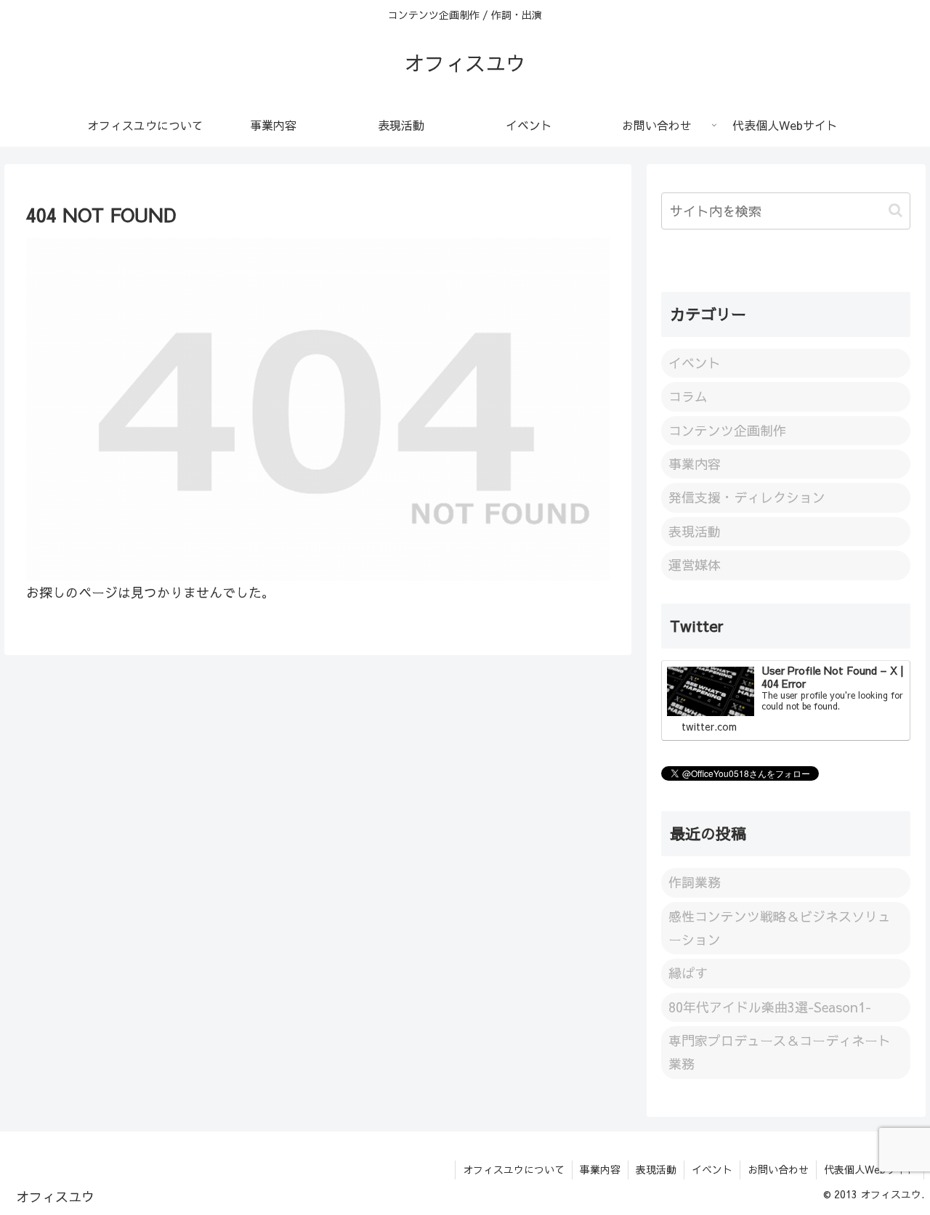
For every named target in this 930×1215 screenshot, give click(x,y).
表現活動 (656, 1169)
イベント (712, 1169)
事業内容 (600, 1169)
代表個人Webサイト (870, 1169)
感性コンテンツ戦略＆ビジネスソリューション (779, 927)
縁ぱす (688, 973)
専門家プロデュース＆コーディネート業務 (779, 1052)
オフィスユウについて (514, 1169)
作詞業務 (694, 882)
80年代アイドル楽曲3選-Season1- (769, 1007)
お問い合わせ (778, 1169)
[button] (895, 210)
